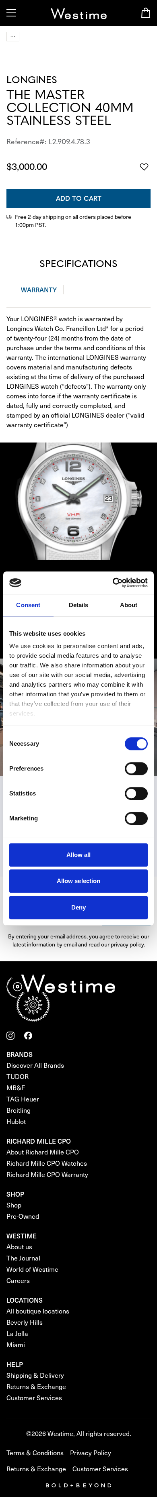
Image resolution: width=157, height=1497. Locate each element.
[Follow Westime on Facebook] (28, 1036)
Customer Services (34, 1397)
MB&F (15, 1087)
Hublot (16, 1121)
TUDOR (17, 1076)
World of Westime (32, 1269)
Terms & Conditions (35, 1452)
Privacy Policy (90, 1452)
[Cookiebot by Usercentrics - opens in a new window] (113, 582)
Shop (13, 1205)
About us (19, 1246)
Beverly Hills (24, 1322)
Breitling (18, 1110)
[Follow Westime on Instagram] (10, 1036)
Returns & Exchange (36, 1386)
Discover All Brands (35, 1065)
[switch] (136, 768)
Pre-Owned (22, 1216)
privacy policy (127, 944)
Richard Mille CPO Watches (46, 1163)
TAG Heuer (22, 1099)
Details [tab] (79, 605)
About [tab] (129, 605)
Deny (78, 907)
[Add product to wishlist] (144, 167)
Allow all (78, 854)
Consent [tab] (28, 605)
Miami (15, 1344)
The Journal (23, 1258)
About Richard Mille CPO (42, 1152)
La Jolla (17, 1333)
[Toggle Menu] (11, 12)
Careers (18, 1280)
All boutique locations (37, 1311)
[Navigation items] (12, 36)
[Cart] (145, 12)
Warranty (39, 289)
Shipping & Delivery (35, 1375)
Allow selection (79, 880)
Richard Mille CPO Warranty (47, 1174)
